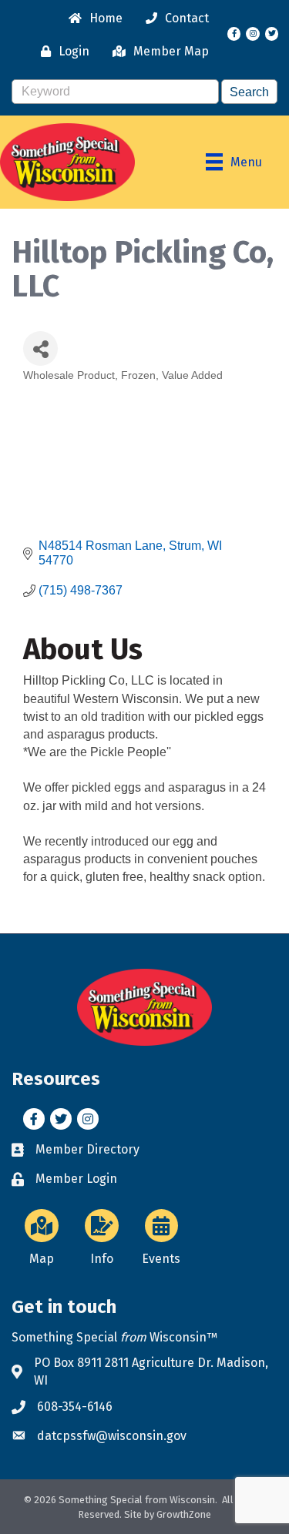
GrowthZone (183, 1514)
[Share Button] (40, 348)
